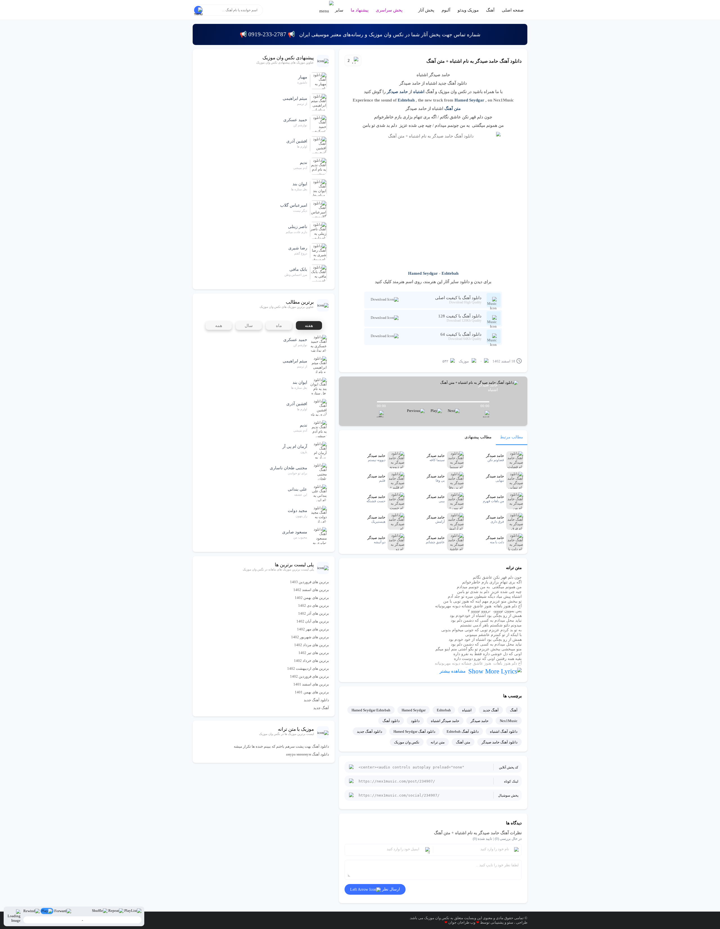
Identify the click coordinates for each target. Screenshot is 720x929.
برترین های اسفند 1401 (311, 684)
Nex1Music (509, 721)
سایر (338, 10)
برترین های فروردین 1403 (309, 582)
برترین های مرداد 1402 (311, 645)
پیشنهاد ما (359, 10)
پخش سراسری (389, 10)
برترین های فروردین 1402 (309, 676)
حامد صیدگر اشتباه (445, 721)
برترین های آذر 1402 (313, 613)
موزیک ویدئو (468, 10)
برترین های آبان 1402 (312, 621)
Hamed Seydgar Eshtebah (371, 710)
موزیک (464, 361)
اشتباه (418, 91)
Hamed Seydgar (469, 100)
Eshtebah (406, 100)
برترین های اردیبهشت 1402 (308, 668)
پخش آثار (426, 10)
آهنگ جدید (491, 710)
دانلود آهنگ (391, 721)
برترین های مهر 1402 (313, 629)
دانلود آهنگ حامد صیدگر (500, 742)
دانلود (415, 721)
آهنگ (490, 10)
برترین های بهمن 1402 (312, 598)
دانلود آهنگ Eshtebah (463, 731)
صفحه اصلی (513, 10)
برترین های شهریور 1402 (310, 637)
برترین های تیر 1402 (313, 653)
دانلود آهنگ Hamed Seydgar (414, 731)
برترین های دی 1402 (313, 605)
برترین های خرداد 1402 (311, 661)
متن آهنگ (452, 108)
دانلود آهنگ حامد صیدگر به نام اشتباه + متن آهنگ (474, 61)
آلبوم (446, 10)
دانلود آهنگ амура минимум (307, 754)
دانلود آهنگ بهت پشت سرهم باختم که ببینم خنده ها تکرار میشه (281, 746)
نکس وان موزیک (406, 742)
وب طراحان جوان (461, 922)
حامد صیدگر (397, 91)
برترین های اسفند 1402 (311, 590)
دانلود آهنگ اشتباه (504, 731)
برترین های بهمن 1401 (312, 692)
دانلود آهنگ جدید (369, 731)
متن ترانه (438, 742)
